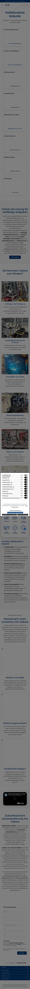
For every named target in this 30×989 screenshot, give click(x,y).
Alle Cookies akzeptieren (23, 514)
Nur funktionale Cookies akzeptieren (15, 512)
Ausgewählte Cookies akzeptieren (9, 514)
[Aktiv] (26, 475)
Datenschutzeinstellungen (15, 510)
